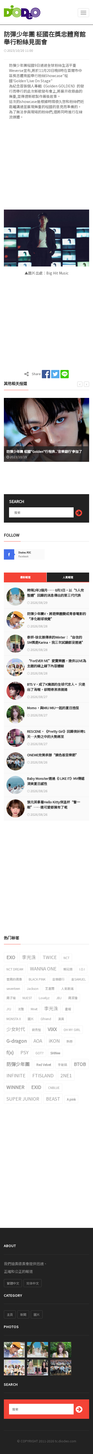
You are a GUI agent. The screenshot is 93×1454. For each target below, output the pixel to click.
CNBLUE (54, 1087)
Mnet (34, 1009)
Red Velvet (43, 1064)
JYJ (8, 1009)
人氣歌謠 (67, 988)
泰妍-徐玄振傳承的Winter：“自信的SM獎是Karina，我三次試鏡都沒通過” (56, 640)
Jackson (32, 988)
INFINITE (16, 1075)
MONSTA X (13, 1019)
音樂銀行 (58, 979)
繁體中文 (13, 1283)
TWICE (50, 957)
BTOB (80, 1063)
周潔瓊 (73, 998)
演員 (61, 1019)
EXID (36, 1087)
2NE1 (66, 1075)
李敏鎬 (62, 1064)
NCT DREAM (14, 969)
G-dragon (16, 1040)
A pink (71, 1099)
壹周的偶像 (14, 979)
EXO (10, 957)
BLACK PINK (37, 979)
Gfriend (46, 1019)
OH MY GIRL (72, 1029)
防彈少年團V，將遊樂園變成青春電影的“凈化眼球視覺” (56, 616)
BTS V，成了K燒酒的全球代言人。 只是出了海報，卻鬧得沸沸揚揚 (56, 687)
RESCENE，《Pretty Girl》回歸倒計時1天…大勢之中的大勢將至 (56, 734)
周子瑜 (11, 998)
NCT (66, 957)
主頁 (10, 1314)
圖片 (31, 1019)
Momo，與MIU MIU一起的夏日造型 (53, 707)
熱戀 (69, 1041)
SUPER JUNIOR (22, 1098)
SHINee (55, 1053)
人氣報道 (68, 577)
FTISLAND (43, 1075)
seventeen (13, 988)
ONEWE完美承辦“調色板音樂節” (53, 754)
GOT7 (39, 1053)
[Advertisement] (46, 166)
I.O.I (82, 969)
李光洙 (29, 957)
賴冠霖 (68, 969)
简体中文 (32, 1283)
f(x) (10, 1052)
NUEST (27, 998)
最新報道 (25, 577)
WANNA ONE (43, 968)
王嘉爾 (50, 988)
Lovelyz (44, 998)
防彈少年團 (18, 1063)
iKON (54, 1040)
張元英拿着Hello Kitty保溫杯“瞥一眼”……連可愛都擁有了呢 (53, 804)
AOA (38, 1040)
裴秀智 (36, 1029)
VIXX (52, 1029)
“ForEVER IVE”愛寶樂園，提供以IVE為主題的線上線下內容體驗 (56, 663)
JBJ (58, 998)
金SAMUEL (78, 979)
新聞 (23, 1314)
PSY (24, 1052)
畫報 (68, 1009)
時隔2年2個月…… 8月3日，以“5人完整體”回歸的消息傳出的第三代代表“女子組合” (55, 595)
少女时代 (15, 1029)
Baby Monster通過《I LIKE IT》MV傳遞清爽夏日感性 (55, 781)
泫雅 (21, 1009)
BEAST (53, 1098)
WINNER (15, 1087)
